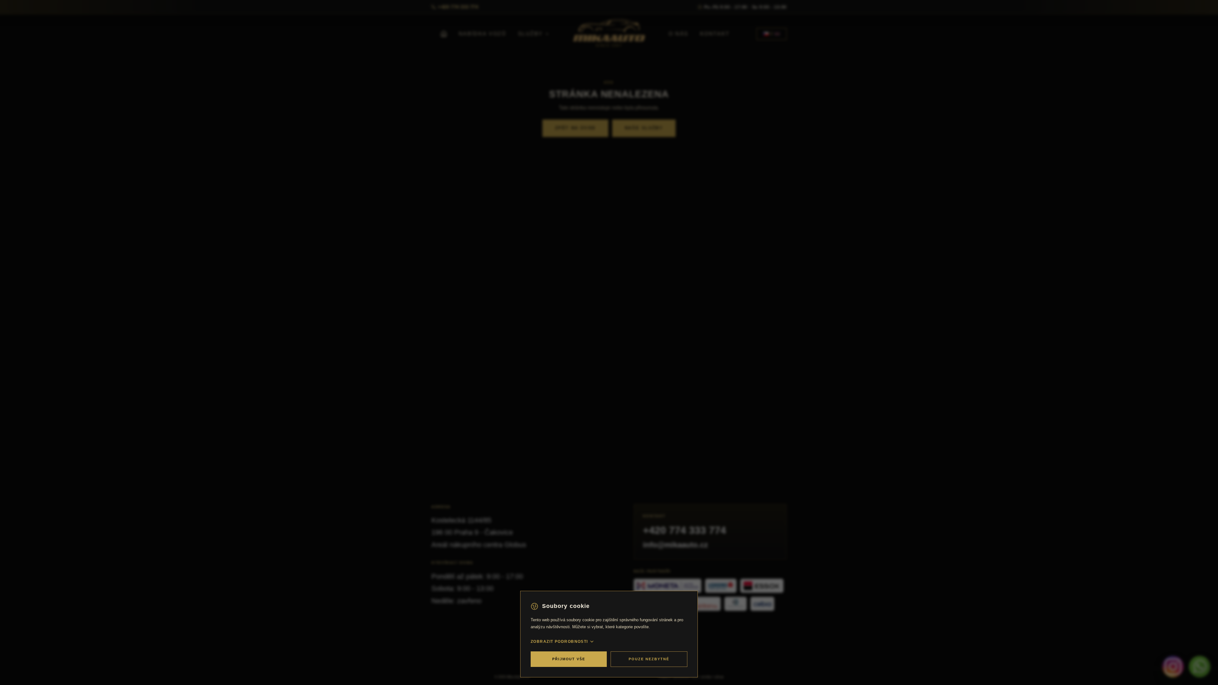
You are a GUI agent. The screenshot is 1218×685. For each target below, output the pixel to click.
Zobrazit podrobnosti (559, 641)
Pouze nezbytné (649, 659)
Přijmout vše (569, 659)
